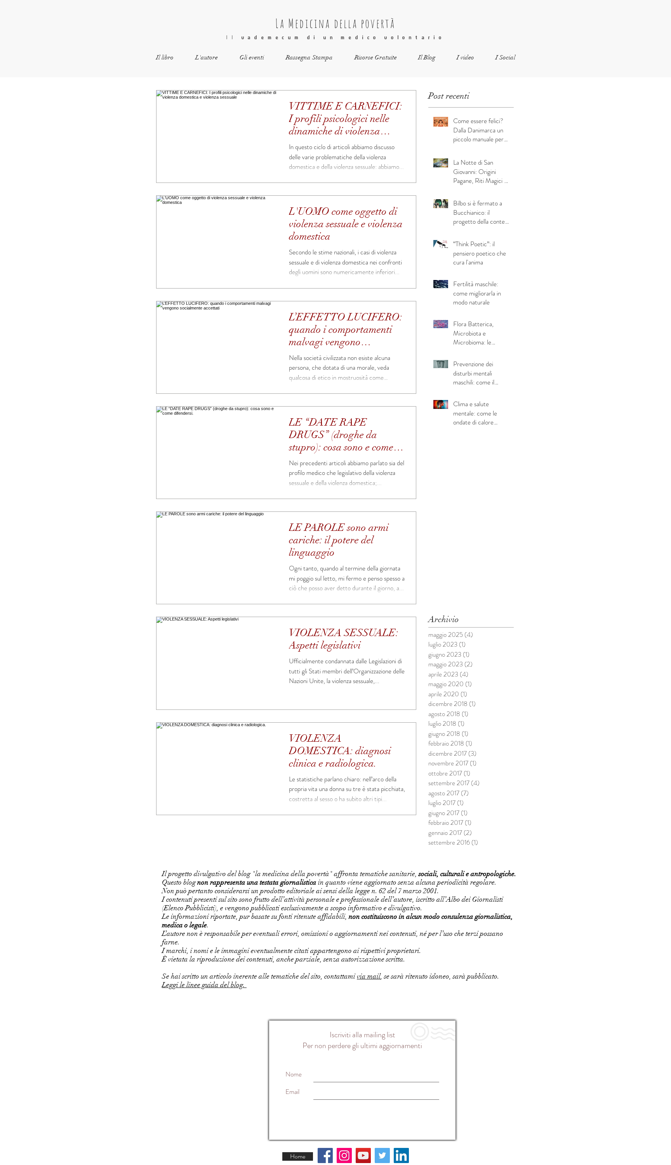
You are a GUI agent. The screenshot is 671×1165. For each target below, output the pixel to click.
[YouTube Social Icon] (363, 1155)
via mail (369, 976)
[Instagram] (344, 1155)
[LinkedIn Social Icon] (401, 1155)
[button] (164, 58)
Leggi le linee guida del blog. (204, 985)
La (280, 23)
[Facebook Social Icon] (325, 1155)
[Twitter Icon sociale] (382, 1155)
